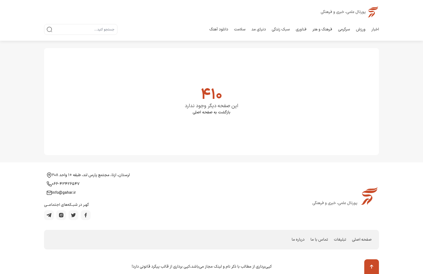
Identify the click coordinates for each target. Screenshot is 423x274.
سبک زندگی (281, 29)
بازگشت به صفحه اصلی (211, 112)
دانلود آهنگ (218, 29)
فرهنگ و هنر (322, 29)
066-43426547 (66, 184)
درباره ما (298, 240)
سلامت (240, 29)
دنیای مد (258, 29)
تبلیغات (340, 240)
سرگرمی (344, 29)
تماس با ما (319, 240)
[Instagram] (61, 215)
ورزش (360, 29)
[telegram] (49, 215)
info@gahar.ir (64, 193)
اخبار (375, 29)
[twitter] (73, 215)
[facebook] (86, 215)
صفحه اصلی (362, 240)
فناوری (301, 29)
